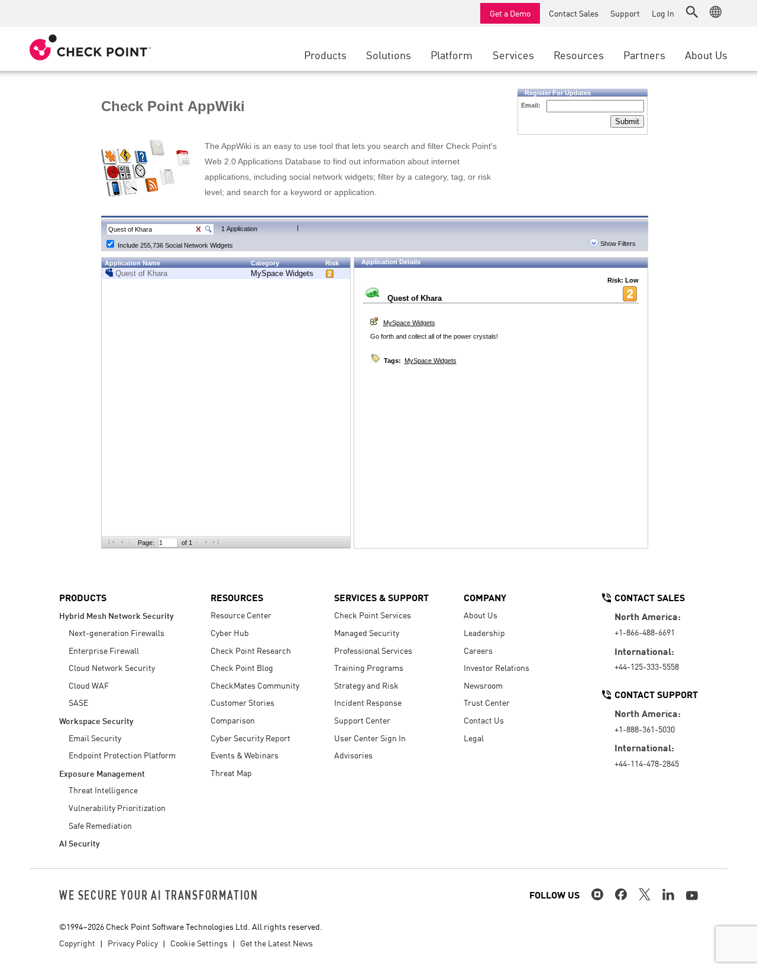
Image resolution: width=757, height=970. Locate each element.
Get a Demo (510, 13)
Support (625, 13)
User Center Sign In (370, 738)
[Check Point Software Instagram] (597, 894)
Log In (663, 13)
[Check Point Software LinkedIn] (668, 894)
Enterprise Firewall (104, 650)
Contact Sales (574, 13)
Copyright (77, 943)
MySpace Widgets (282, 273)
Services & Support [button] (381, 597)
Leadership (484, 632)
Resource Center (241, 615)
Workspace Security (96, 720)
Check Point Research (251, 650)
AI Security (79, 842)
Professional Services (373, 650)
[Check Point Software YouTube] (692, 895)
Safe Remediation (100, 825)
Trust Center (487, 702)
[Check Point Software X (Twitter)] (645, 894)
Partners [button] (644, 54)
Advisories (353, 755)
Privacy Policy (133, 943)
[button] (692, 12)
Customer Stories (242, 702)
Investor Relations (496, 667)
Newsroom (483, 685)
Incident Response (368, 702)
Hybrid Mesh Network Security (116, 615)
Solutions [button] (388, 54)
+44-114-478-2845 (646, 763)
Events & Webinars (245, 755)
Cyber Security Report (250, 738)
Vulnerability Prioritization (117, 807)
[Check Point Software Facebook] (621, 894)
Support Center (362, 720)
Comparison (233, 720)
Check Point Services (372, 615)
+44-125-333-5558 (646, 666)
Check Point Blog (242, 667)
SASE (78, 702)
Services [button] (513, 54)
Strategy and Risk (366, 685)
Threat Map (231, 772)
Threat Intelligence (103, 790)
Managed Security (366, 632)
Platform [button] (452, 54)
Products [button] (325, 54)
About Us (480, 615)
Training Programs (368, 667)
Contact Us (484, 720)
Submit (627, 121)
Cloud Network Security (112, 667)
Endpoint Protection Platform (122, 755)
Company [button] (485, 597)
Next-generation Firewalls (116, 632)
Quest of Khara (141, 273)
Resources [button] (579, 54)
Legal (474, 738)
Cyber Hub (230, 632)
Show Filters (617, 243)
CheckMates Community (255, 685)
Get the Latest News (276, 943)
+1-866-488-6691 (644, 632)
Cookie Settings (199, 943)
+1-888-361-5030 (644, 729)
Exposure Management (102, 772)
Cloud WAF (89, 685)
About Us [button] (706, 54)
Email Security (95, 738)
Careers (478, 650)
